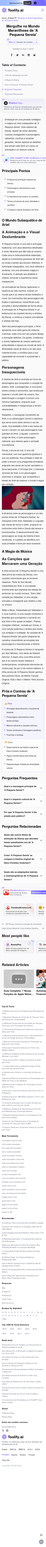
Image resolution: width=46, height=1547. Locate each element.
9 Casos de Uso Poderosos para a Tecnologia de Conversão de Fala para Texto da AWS (20, 1122)
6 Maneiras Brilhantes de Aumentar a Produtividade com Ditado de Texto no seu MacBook (23, 1079)
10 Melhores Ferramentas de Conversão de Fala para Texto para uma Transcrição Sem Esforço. (22, 1024)
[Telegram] (7, 1430)
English (4, 1449)
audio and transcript (9, 1170)
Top (41, 1542)
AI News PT (12, 18)
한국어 (30, 1449)
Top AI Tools (6, 1299)
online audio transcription (11, 1144)
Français (31, 1455)
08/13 (27, 1333)
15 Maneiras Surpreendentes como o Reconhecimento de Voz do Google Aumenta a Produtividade (22, 1036)
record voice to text (9, 1185)
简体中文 (13, 1449)
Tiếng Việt (5, 1460)
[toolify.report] (41, 1535)
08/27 (19, 1329)
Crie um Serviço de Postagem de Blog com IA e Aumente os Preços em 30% (19, 1364)
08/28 (12, 1329)
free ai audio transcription (11, 1152)
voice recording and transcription (14, 1193)
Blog (3, 1288)
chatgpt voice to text (9, 1197)
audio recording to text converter (14, 1189)
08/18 (12, 1333)
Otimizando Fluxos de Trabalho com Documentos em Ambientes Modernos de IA (22, 1346)
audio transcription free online (13, 1163)
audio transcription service (11, 1155)
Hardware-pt (6, 1295)
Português (5, 1455)
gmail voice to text (8, 1201)
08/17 (19, 1333)
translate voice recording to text (13, 1182)
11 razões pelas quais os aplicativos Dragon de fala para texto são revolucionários (21, 1067)
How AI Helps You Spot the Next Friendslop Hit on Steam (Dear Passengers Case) (20, 1276)
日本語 (37, 1449)
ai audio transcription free (11, 1174)
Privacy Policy (7, 1417)
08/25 (35, 1329)
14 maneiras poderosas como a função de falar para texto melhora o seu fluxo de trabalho (21, 1104)
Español (14, 1455)
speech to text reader (10, 1204)
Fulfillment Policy (8, 1413)
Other (4, 1319)
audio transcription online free (13, 1159)
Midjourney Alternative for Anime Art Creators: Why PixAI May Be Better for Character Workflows (21, 1246)
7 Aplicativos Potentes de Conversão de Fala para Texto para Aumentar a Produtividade (23, 1018)
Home (4, 18)
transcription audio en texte (12, 1140)
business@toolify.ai (9, 1427)
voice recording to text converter (14, 1178)
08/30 (4, 1329)
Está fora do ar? (8, 1303)
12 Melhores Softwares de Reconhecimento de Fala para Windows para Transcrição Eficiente (21, 1110)
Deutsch (23, 1455)
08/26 (27, 1329)
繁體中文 (22, 1449)
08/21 (4, 1333)
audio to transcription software (13, 1167)
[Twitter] (3, 1430)
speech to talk (7, 1212)
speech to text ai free (10, 1208)
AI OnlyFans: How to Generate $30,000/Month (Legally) (23, 1223)
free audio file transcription (12, 1148)
